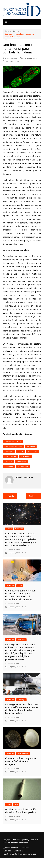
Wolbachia (24, 466)
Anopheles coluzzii (13, 441)
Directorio (24, 848)
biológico (9, 451)
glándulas (26, 456)
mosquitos (22, 461)
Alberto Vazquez (11, 58)
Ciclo (21, 451)
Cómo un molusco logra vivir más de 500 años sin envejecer (20, 761)
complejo (33, 451)
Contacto (17, 851)
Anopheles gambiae (14, 446)
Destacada (9, 61)
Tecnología (21, 700)
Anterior (11, 496)
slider (16, 805)
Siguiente (32, 496)
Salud (16, 61)
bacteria (31, 446)
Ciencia (9, 529)
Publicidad (7, 851)
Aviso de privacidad (28, 854)
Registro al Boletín (10, 854)
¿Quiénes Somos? (10, 848)
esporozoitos (11, 456)
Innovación (21, 640)
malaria (9, 461)
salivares (9, 466)
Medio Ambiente (23, 754)
